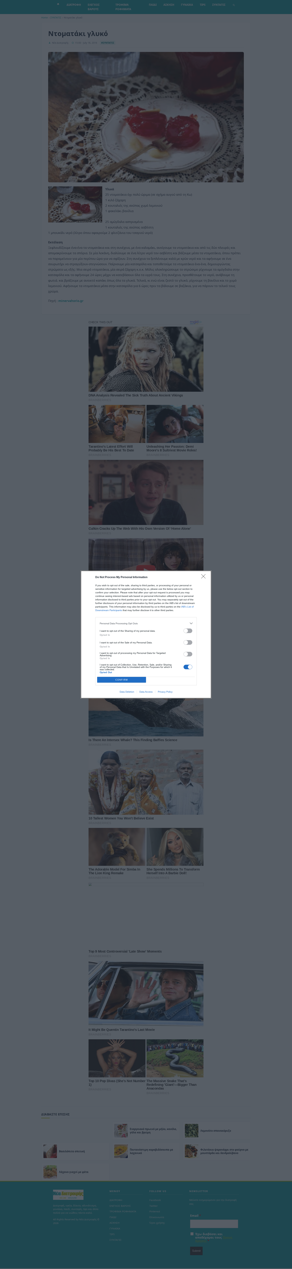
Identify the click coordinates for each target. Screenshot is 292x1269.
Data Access (146, 691)
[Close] (204, 577)
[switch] (188, 630)
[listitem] (146, 623)
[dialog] (146, 634)
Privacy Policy (165, 691)
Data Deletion (127, 691)
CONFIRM (121, 680)
